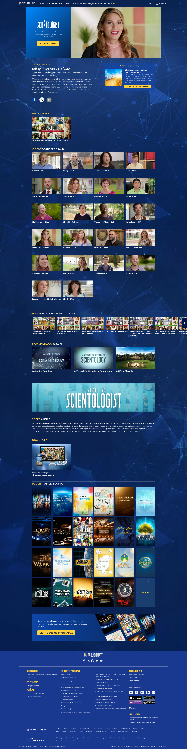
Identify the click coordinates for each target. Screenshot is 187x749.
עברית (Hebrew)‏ (125, 729)
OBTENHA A (109, 4)
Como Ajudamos (123, 738)
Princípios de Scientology (69, 690)
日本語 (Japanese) (61, 731)
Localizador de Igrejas (100, 738)
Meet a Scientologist (67, 681)
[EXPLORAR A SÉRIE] (41, 501)
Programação (33, 686)
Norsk (81, 731)
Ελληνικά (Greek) (84, 729)
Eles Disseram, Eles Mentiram (104, 699)
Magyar (135, 729)
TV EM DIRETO (77, 4)
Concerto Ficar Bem (101, 682)
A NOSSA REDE (45, 4)
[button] (2, 323)
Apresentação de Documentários (71, 703)
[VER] (145, 501)
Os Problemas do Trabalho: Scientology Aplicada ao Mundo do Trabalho (110, 675)
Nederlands (72, 731)
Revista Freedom (77, 741)
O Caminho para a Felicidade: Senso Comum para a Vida (109, 692)
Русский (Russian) (101, 731)
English (58, 729)
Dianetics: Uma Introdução (69, 696)
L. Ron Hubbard (86, 738)
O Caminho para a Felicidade (104, 688)
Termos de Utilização (116, 746)
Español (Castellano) (111, 729)
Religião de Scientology (62, 741)
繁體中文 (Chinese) (123, 731)
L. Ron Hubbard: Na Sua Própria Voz (72, 687)
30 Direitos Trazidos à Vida (103, 705)
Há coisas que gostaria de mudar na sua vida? (135, 71)
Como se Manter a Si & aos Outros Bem (107, 685)
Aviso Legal (162, 746)
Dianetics (112, 738)
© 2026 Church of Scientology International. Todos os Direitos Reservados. (42, 746)
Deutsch (73, 729)
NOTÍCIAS (98, 4)
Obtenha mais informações (138, 86)
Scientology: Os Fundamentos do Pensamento (75, 712)
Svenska (112, 731)
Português (89, 731)
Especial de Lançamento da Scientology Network (42, 674)
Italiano (143, 729)
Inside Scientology (66, 674)
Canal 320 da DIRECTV (136, 674)
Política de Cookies (132, 746)
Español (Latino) (97, 729)
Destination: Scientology (68, 677)
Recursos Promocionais (34, 696)
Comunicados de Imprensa (35, 693)
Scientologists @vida (67, 709)
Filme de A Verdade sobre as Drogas (106, 696)
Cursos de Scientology (72, 738)
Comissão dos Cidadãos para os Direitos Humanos (110, 708)
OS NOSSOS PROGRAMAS (61, 4)
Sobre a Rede (31, 677)
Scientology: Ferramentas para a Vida (106, 679)
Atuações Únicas (66, 706)
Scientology (59, 738)
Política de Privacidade (148, 746)
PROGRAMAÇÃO (88, 4)
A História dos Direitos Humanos (105, 702)
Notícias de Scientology (138, 738)
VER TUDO (145, 593)
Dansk (66, 729)
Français (134, 731)
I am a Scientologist (67, 699)
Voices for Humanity (67, 684)
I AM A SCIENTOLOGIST (43, 64)
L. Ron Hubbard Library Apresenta (72, 693)
